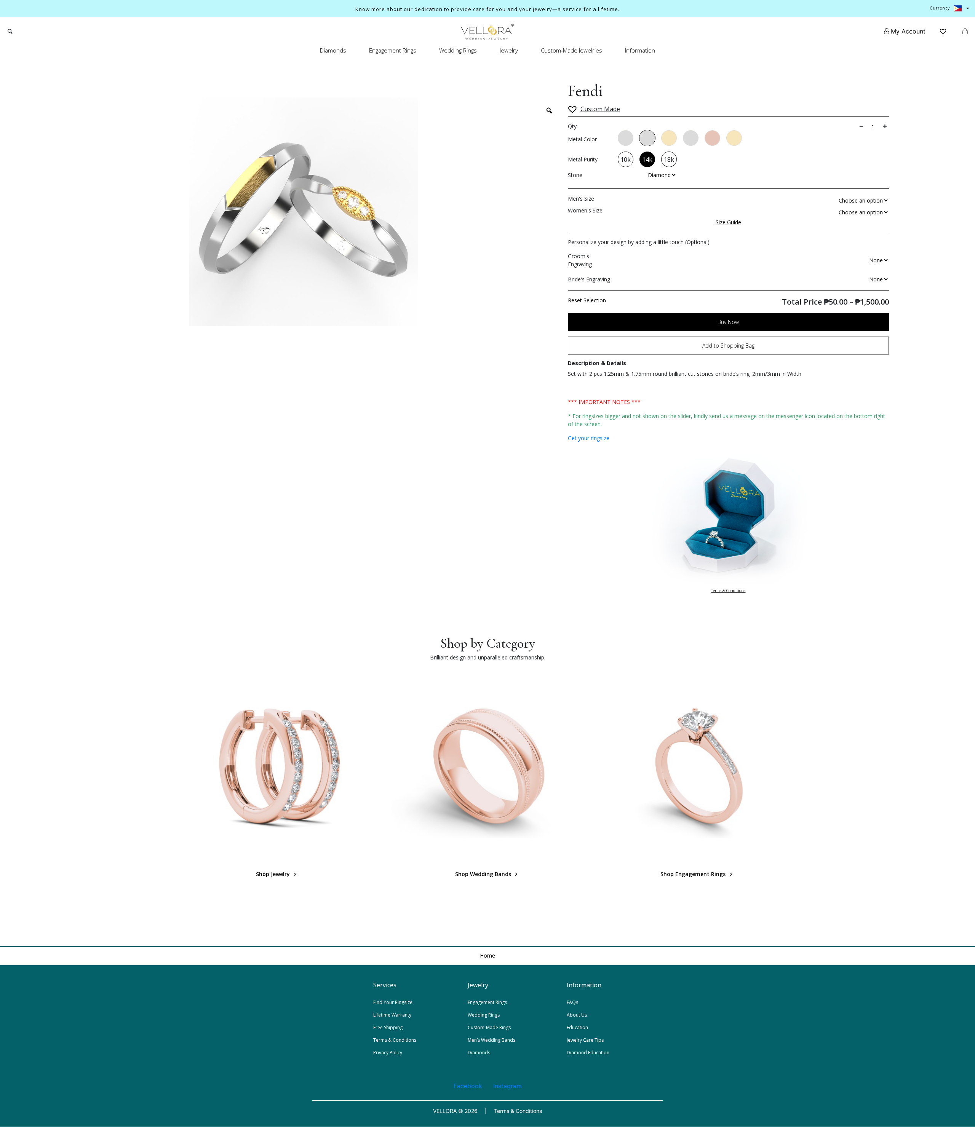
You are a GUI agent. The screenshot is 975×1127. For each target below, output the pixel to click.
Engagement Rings (392, 50)
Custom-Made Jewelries (571, 50)
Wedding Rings (458, 50)
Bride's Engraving (589, 279)
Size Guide (728, 222)
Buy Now (728, 322)
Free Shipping (388, 1027)
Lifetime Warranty (392, 1015)
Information (640, 50)
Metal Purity (583, 159)
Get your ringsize (588, 438)
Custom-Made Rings (489, 1027)
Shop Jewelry (273, 874)
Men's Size (581, 198)
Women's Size (585, 210)
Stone (575, 175)
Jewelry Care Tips (585, 1040)
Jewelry (509, 50)
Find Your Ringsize (392, 1002)
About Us (577, 1015)
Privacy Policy (387, 1052)
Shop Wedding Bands (484, 874)
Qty (572, 126)
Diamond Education (588, 1052)
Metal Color (582, 139)
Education (577, 1027)
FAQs (572, 1002)
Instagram (507, 1086)
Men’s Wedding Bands (491, 1040)
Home (487, 955)
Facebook (468, 1086)
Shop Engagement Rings (693, 874)
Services (384, 985)
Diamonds (333, 50)
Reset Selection (587, 300)
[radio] (625, 138)
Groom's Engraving (580, 260)
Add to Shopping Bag (728, 345)
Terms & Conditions (728, 590)
